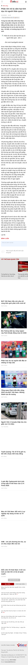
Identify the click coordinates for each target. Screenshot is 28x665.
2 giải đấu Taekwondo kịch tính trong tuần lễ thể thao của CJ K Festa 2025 (12, 483)
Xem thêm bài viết (14, 580)
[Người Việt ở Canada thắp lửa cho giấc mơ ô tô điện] (14, 410)
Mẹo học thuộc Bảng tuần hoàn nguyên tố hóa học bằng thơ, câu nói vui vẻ (13, 617)
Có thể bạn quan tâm (10, 259)
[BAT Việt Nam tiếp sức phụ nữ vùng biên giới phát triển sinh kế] (14, 290)
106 (3, 612)
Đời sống (5, 5)
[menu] (2, 1)
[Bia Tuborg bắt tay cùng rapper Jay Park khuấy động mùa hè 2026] (14, 319)
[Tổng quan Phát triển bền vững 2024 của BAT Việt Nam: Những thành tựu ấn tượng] (14, 379)
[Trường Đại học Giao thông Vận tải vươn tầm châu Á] (9, 266)
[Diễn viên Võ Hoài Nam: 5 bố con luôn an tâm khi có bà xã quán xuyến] (14, 558)
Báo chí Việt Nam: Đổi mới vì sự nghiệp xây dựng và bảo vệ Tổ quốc (13, 513)
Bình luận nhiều (20, 584)
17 (17, 594)
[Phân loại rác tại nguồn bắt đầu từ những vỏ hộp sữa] (14, 349)
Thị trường (4, 426)
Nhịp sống (4, 306)
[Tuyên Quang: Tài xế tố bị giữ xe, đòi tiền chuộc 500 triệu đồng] (14, 440)
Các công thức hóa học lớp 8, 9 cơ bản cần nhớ (13, 611)
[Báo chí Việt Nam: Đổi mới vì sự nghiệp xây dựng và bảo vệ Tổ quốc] (14, 500)
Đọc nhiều (7, 584)
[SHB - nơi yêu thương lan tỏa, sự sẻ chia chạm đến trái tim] (14, 530)
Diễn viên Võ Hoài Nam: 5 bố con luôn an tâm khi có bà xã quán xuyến (13, 572)
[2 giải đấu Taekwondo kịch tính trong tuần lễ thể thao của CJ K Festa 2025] (14, 470)
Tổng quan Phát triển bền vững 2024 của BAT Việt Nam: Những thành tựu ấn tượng (12, 392)
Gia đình (3, 576)
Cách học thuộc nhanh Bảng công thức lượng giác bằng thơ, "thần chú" (13, 593)
